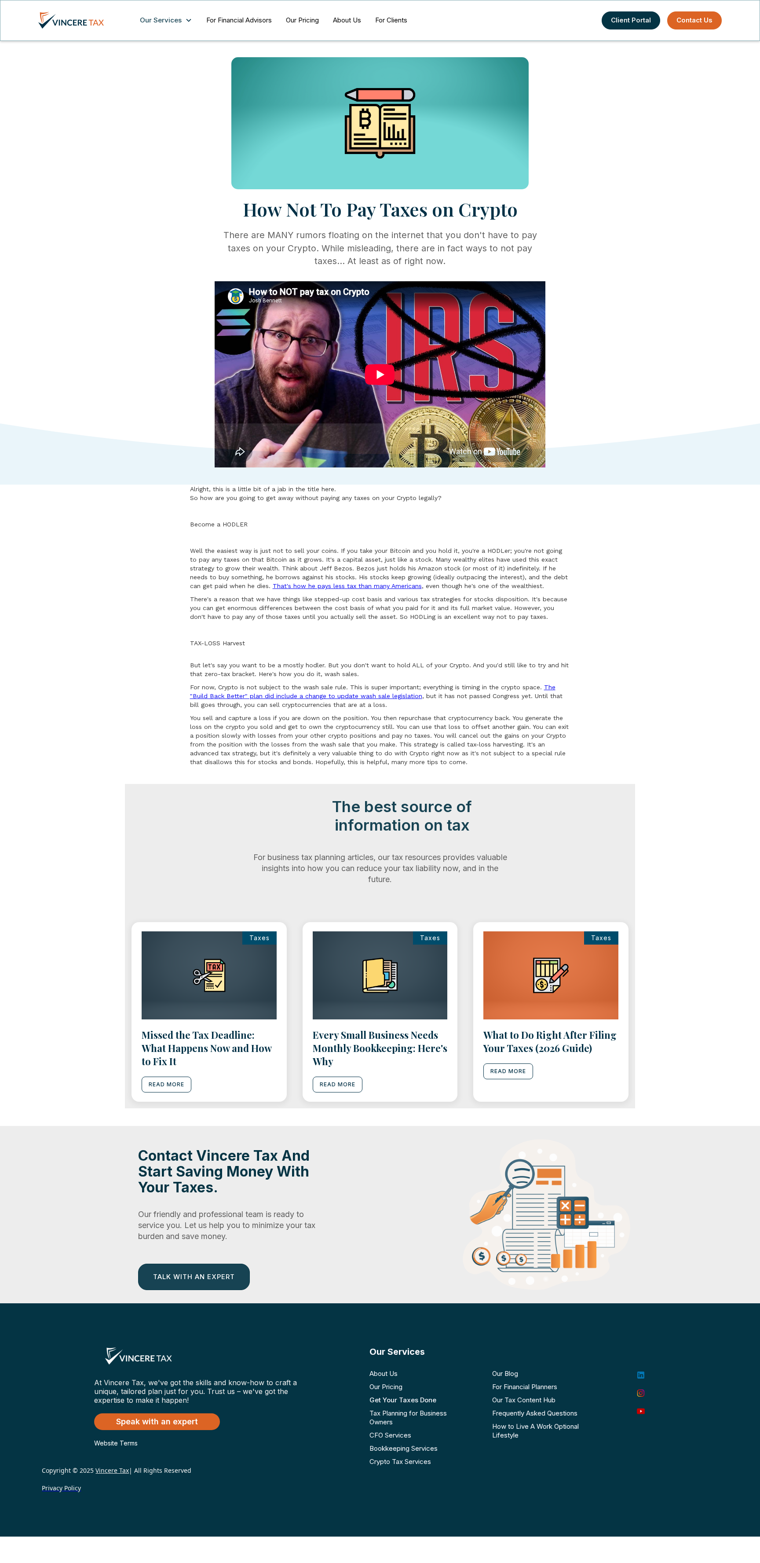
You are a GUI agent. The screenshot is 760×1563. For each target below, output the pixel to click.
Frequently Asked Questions (534, 1413)
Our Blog (505, 1373)
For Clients (391, 20)
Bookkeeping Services (403, 1448)
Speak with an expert (157, 1421)
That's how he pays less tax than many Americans (347, 585)
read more (166, 1084)
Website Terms (116, 1443)
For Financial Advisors (239, 20)
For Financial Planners (524, 1387)
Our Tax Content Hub (523, 1400)
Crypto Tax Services (400, 1461)
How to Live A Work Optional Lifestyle (535, 1430)
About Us (347, 20)
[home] (79, 20)
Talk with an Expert (194, 1276)
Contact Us (694, 20)
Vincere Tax (112, 1470)
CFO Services (390, 1435)
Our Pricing (302, 20)
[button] (167, 20)
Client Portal (631, 20)
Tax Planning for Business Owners (408, 1417)
